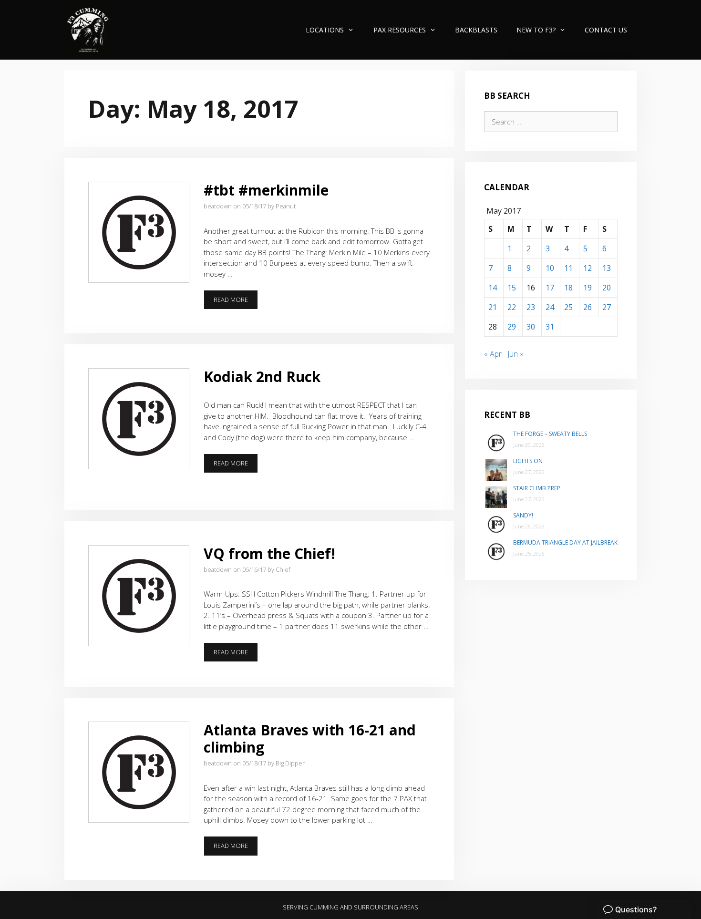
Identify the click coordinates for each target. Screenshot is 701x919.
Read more (236, 302)
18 (568, 287)
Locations (325, 29)
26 (587, 307)
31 (550, 326)
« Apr (493, 354)
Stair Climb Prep (536, 488)
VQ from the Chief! (269, 553)
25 (568, 307)
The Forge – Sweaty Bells (550, 434)
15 (511, 287)
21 (492, 307)
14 (492, 287)
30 (530, 326)
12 (587, 268)
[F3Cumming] (89, 30)
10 (550, 268)
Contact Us (606, 29)
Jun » (515, 354)
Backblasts (476, 29)
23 (530, 307)
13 (606, 268)
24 (550, 307)
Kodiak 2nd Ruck (262, 376)
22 (511, 307)
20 (606, 287)
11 (568, 268)
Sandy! (523, 515)
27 (606, 307)
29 (511, 326)
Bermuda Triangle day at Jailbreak (565, 542)
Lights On (528, 461)
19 (587, 287)
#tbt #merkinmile (266, 190)
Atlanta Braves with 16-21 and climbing (310, 738)
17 (550, 287)
